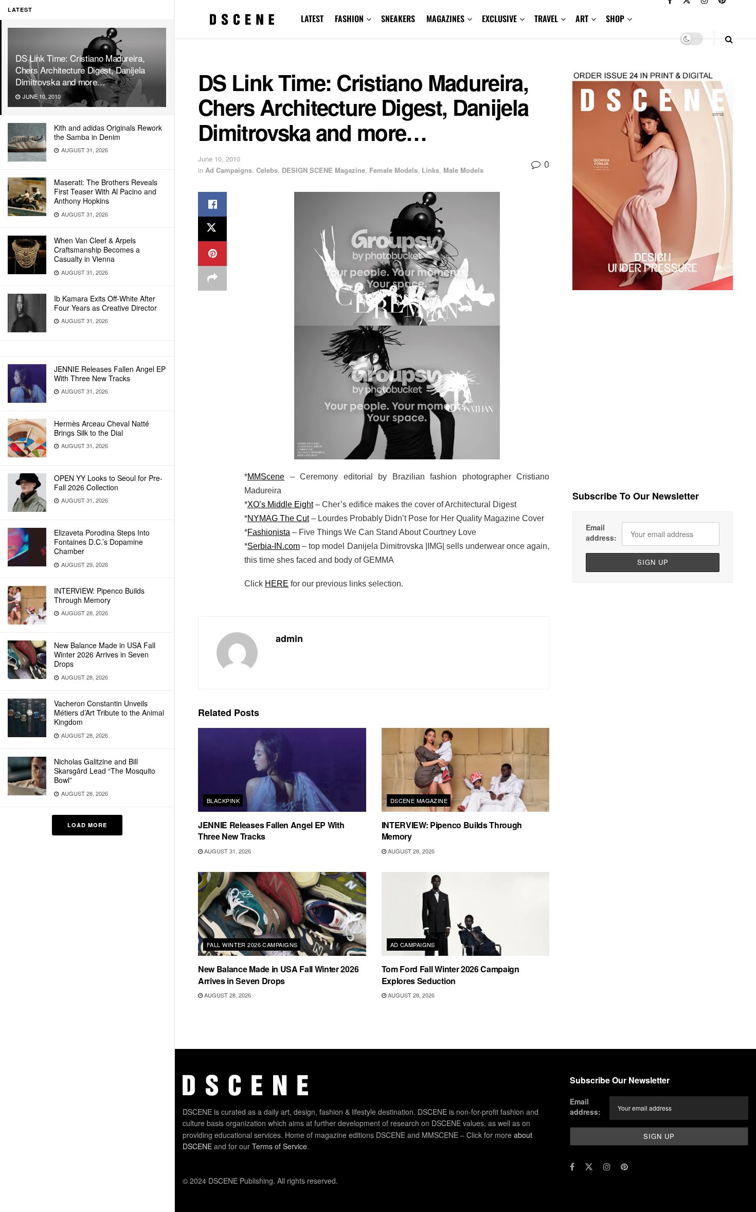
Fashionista (268, 532)
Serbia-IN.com (273, 546)
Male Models (463, 170)
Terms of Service (279, 1146)
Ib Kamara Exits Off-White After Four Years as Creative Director (105, 303)
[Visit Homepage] (242, 19)
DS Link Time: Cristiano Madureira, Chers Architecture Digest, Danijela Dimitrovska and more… (80, 69)
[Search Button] (729, 39)
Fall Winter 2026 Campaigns (252, 944)
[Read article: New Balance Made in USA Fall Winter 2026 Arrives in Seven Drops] (282, 914)
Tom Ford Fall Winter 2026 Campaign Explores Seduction (450, 974)
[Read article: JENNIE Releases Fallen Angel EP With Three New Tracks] (282, 770)
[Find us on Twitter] (589, 1166)
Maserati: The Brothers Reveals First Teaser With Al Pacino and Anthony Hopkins (105, 191)
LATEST (312, 18)
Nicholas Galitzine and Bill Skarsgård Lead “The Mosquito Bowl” (104, 770)
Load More (87, 825)
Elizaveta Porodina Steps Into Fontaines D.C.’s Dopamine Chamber (102, 541)
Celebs (267, 170)
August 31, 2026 (227, 851)
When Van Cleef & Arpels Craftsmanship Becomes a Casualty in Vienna (97, 249)
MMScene (265, 476)
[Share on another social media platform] (212, 278)
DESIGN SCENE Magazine (323, 170)
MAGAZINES (445, 18)
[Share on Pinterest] (212, 253)
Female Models (393, 170)
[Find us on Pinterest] (624, 1166)
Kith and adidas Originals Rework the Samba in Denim (108, 132)
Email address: (601, 532)
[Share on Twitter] (212, 229)
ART (581, 18)
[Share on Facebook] (212, 204)
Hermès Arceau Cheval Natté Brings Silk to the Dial (101, 428)
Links (430, 170)
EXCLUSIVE (499, 18)
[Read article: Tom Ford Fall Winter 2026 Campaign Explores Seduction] (466, 914)
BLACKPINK (223, 800)
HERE (277, 583)
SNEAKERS (398, 18)
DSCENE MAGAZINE (419, 800)
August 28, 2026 (410, 851)
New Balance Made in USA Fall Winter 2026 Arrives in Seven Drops (104, 654)
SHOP (615, 18)
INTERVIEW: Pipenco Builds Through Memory (99, 595)
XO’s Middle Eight (280, 504)
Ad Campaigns (228, 170)
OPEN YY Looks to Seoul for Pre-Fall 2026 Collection (108, 482)
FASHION (349, 18)
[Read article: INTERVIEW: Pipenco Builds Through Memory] (466, 770)
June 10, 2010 (219, 159)
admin (289, 638)
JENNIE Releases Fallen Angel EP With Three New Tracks (110, 373)
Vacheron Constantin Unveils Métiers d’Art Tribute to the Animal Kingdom (109, 712)
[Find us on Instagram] (606, 1166)
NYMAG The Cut (278, 518)
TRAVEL (546, 18)
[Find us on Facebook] (572, 1166)
